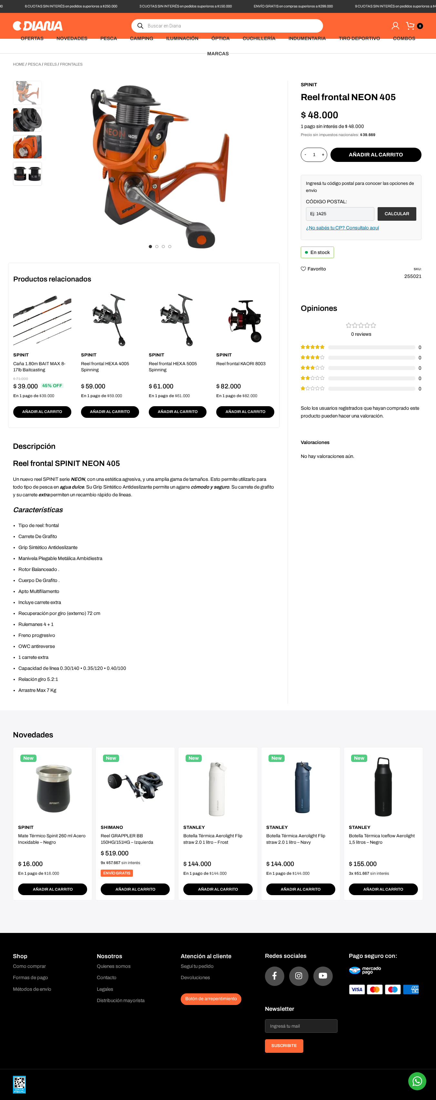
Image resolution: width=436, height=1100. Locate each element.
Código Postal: (326, 201)
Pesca (34, 64)
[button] (42, 412)
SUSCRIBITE (284, 1045)
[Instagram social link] (299, 976)
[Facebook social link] (274, 976)
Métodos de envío (32, 989)
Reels (50, 64)
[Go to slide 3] (163, 246)
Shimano (112, 827)
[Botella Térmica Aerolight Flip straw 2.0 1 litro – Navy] (300, 786)
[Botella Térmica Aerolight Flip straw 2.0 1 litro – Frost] (217, 786)
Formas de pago (30, 977)
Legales (105, 989)
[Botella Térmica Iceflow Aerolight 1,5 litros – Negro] (383, 786)
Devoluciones (195, 977)
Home (19, 64)
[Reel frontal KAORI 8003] (245, 320)
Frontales (71, 64)
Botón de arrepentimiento (211, 998)
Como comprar (29, 966)
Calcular (397, 213)
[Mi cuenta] (395, 25)
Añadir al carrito (376, 154)
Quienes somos (114, 966)
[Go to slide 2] (156, 246)
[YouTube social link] (323, 976)
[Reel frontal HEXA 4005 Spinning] (110, 320)
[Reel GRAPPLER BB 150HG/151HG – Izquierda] (135, 786)
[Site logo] (38, 25)
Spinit (21, 355)
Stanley (194, 827)
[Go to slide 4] (169, 246)
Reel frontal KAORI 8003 (241, 363)
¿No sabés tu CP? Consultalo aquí (342, 227)
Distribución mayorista (121, 1000)
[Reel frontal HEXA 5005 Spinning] (178, 320)
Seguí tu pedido (197, 966)
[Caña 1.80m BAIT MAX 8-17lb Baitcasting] (42, 320)
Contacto (107, 977)
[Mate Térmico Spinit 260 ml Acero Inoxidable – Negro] (52, 786)
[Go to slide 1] (150, 246)
